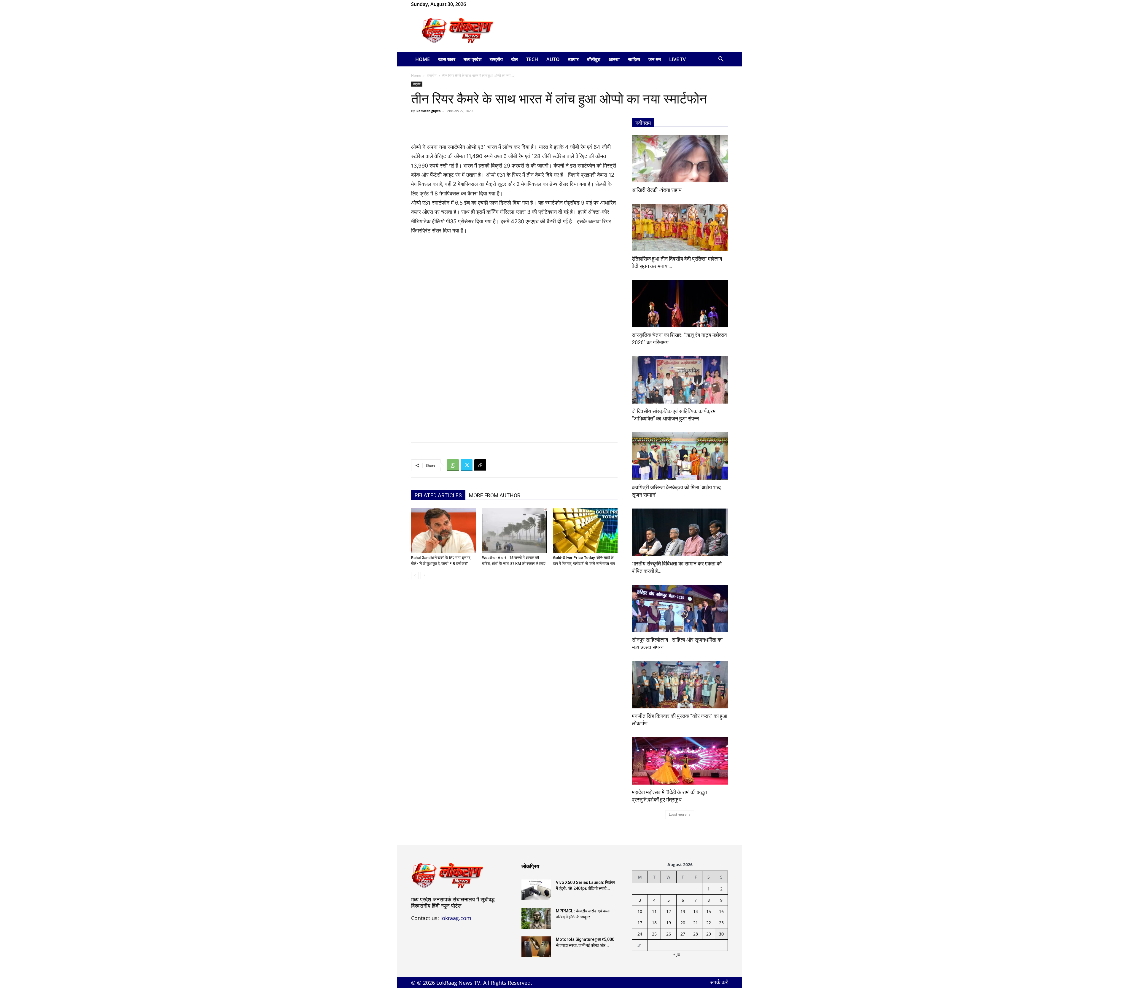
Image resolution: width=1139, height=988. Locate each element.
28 (695, 934)
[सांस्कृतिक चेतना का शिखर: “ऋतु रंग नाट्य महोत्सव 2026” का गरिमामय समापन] (680, 303)
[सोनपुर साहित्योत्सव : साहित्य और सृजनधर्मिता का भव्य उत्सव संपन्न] (680, 608)
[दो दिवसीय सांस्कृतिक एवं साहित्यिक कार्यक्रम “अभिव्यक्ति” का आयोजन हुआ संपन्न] (680, 380)
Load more (678, 814)
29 (708, 934)
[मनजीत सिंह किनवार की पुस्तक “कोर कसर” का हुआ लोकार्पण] (680, 684)
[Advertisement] (620, 30)
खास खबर (446, 59)
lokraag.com (455, 918)
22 (708, 922)
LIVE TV (677, 59)
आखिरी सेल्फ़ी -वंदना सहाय (657, 190)
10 (639, 911)
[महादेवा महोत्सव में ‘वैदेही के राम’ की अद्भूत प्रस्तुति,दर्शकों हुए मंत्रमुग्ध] (680, 761)
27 (682, 934)
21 (695, 922)
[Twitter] (467, 465)
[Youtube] (499, 4)
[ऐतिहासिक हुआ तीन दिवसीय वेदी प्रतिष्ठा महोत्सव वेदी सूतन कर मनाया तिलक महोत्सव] (680, 227)
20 (682, 922)
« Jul (677, 954)
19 (668, 922)
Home (422, 59)
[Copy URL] (480, 465)
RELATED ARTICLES (438, 495)
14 (695, 911)
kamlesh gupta (428, 111)
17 (639, 922)
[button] (721, 60)
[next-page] (424, 575)
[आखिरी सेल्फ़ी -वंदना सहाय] (680, 158)
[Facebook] (479, 4)
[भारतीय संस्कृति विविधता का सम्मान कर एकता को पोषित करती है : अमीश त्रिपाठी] (680, 532)
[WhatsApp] (489, 4)
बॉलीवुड (593, 59)
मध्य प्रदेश (472, 59)
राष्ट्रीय (496, 59)
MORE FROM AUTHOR (495, 495)
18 (654, 922)
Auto (553, 59)
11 (654, 911)
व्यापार (573, 59)
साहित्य (634, 59)
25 (654, 934)
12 (668, 911)
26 (668, 934)
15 (708, 911)
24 (639, 934)
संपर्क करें (719, 982)
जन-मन (654, 59)
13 (682, 911)
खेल (514, 59)
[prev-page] (415, 575)
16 (721, 911)
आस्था (614, 59)
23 (721, 922)
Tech (532, 59)
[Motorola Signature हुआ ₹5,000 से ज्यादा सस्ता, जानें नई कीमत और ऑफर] (536, 946)
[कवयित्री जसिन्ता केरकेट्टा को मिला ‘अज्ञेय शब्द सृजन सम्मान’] (680, 456)
